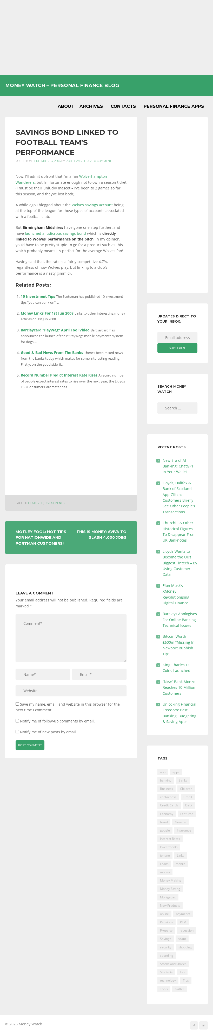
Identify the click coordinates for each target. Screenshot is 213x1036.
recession (186, 930)
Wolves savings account (92, 204)
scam (182, 938)
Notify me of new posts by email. (48, 731)
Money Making (170, 880)
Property (166, 930)
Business (166, 788)
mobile (180, 864)
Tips (186, 980)
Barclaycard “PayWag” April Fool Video (55, 330)
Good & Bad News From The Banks (52, 352)
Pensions (166, 922)
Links (180, 855)
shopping (185, 947)
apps (175, 772)
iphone (165, 855)
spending (166, 955)
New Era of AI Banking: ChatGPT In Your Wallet (178, 466)
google (165, 830)
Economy (166, 814)
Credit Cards (169, 805)
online (164, 914)
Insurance (184, 830)
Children (186, 788)
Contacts (123, 106)
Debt (188, 805)
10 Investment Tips (38, 296)
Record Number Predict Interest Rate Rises (59, 375)
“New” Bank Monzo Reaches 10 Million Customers (179, 687)
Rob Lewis (74, 161)
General (181, 822)
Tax (182, 972)
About (66, 106)
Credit (187, 797)
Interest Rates (170, 838)
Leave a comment (97, 161)
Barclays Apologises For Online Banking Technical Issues (180, 619)
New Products (170, 905)
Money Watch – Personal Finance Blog (62, 85)
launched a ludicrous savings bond (55, 233)
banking (165, 780)
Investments (54, 503)
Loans (164, 864)
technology (168, 980)
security (165, 947)
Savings (165, 938)
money (165, 872)
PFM (183, 922)
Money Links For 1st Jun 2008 (47, 313)
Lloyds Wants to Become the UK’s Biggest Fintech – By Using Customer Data (180, 563)
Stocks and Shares (173, 964)
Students (166, 972)
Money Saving (170, 888)
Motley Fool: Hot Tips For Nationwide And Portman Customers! (41, 537)
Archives (91, 106)
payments (183, 914)
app (162, 772)
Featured (35, 503)
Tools (164, 989)
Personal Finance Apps (174, 106)
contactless (168, 797)
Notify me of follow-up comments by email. (57, 721)
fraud (164, 822)
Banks (182, 780)
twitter (179, 989)
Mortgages (168, 897)
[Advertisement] (106, 37)
